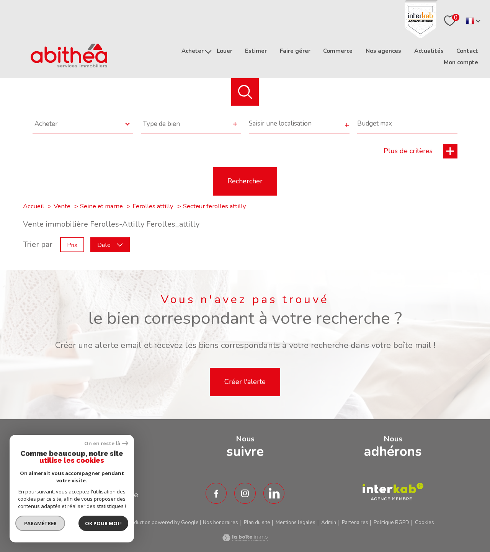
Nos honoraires (220, 522)
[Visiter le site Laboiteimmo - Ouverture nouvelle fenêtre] (245, 539)
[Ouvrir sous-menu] (208, 51)
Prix (72, 244)
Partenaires (355, 522)
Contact (467, 51)
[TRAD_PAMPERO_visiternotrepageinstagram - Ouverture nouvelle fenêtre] (245, 493)
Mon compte (461, 63)
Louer (224, 51)
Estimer (256, 51)
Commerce (338, 51)
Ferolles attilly (152, 206)
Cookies (424, 523)
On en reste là (102, 443)
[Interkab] (422, 36)
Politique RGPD (391, 522)
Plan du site (257, 522)
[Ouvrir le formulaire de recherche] (245, 92)
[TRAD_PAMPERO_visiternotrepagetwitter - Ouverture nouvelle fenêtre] (274, 493)
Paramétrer (40, 523)
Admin (328, 522)
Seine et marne (101, 206)
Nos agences (383, 51)
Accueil (33, 206)
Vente (62, 206)
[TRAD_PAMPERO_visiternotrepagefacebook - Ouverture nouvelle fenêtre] (216, 493)
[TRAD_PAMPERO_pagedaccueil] (69, 65)
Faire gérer (295, 51)
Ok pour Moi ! (103, 523)
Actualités (429, 51)
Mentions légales (295, 522)
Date (104, 244)
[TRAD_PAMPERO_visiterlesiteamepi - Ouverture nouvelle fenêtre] (393, 491)
